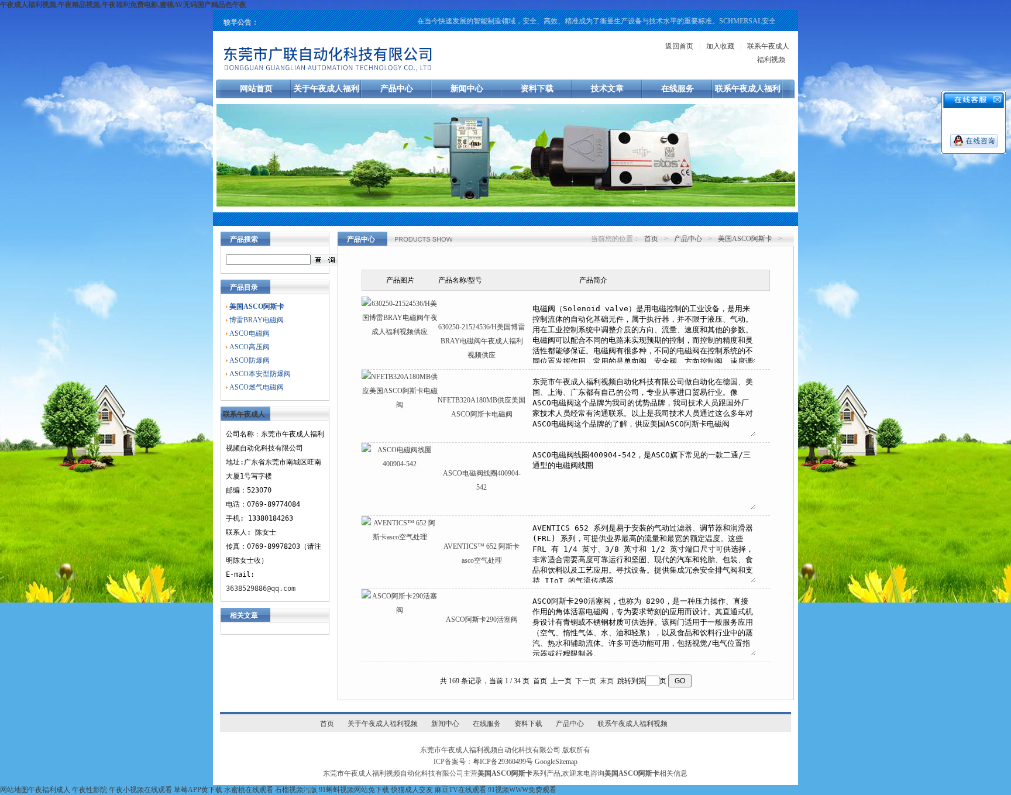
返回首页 (679, 46)
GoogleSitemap (556, 762)
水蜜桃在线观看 (248, 790)
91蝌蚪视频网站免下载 (354, 790)
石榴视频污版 (296, 790)
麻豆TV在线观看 (460, 790)
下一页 (585, 681)
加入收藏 (720, 46)
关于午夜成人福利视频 (383, 724)
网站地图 (14, 790)
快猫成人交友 (412, 790)
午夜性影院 (89, 790)
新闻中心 (467, 88)
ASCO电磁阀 (249, 333)
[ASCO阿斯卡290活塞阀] (400, 610)
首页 (651, 239)
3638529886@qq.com (260, 588)
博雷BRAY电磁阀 (256, 320)
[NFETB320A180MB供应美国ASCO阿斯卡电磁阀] (400, 405)
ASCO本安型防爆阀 (260, 374)
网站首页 (256, 88)
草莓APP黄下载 (198, 790)
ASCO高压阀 (249, 347)
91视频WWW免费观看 (522, 790)
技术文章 (607, 88)
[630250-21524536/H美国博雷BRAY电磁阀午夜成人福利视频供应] (400, 332)
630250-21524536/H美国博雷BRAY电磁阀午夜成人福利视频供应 (481, 341)
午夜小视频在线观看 (140, 790)
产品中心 (396, 88)
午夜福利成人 (49, 790)
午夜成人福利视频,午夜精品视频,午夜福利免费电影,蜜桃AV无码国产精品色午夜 (123, 5)
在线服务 (677, 88)
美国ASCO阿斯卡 (745, 239)
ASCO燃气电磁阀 (256, 387)
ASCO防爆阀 (249, 360)
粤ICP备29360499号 (503, 762)
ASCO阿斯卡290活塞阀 (482, 619)
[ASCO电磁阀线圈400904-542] (400, 464)
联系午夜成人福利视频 (632, 724)
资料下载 (537, 88)
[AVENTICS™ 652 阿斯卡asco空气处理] (400, 537)
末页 (607, 681)
